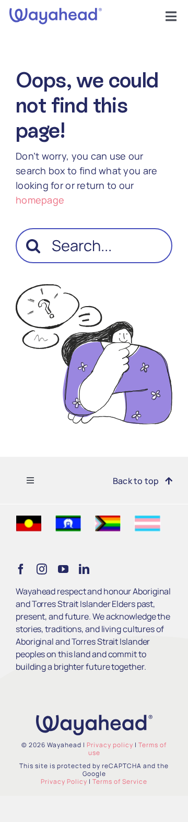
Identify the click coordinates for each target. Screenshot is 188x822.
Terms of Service (119, 781)
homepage (40, 200)
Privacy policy (110, 744)
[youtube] (63, 569)
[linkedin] (84, 569)
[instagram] (42, 569)
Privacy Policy (64, 781)
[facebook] (21, 569)
